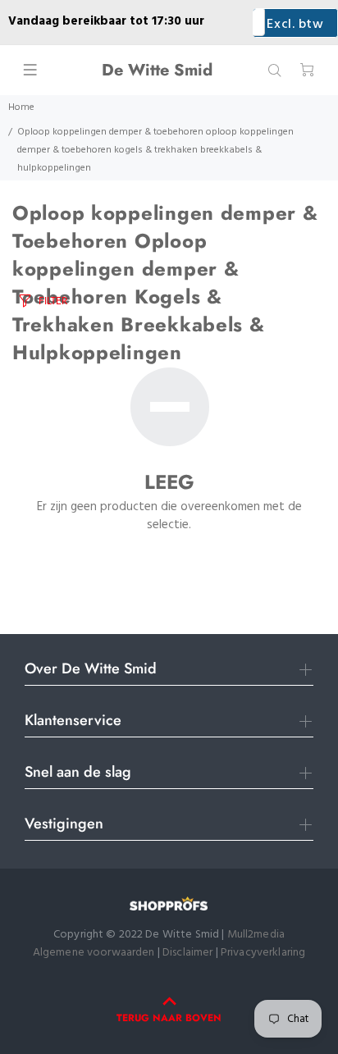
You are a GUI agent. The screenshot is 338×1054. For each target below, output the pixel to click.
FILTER (53, 300)
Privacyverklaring (263, 952)
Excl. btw (295, 24)
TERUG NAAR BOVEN (169, 1018)
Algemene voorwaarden (94, 952)
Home (21, 107)
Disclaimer (189, 952)
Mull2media (256, 934)
